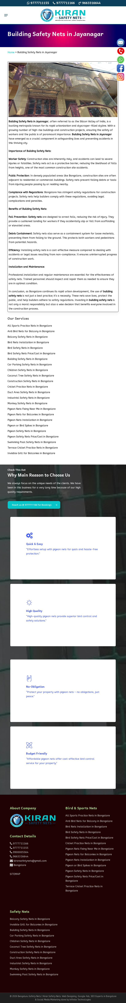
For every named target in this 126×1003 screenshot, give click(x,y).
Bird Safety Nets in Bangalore (25, 347)
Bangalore (19, 865)
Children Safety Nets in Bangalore (28, 370)
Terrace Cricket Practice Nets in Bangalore (33, 447)
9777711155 (20, 847)
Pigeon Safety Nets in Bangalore (27, 431)
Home (11, 52)
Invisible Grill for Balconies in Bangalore (31, 453)
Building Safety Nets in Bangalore (27, 359)
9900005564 (20, 852)
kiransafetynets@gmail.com (30, 860)
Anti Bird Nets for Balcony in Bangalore (31, 331)
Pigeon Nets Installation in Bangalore (30, 420)
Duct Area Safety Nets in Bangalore (29, 392)
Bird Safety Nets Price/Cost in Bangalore (31, 353)
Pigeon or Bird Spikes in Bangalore (28, 425)
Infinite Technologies (80, 999)
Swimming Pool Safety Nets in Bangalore (32, 442)
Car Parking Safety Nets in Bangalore (30, 364)
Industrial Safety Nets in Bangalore (29, 397)
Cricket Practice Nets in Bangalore (28, 386)
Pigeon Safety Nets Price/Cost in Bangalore (33, 436)
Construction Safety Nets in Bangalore (30, 381)
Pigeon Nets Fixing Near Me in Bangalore (32, 408)
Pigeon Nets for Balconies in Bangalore (31, 414)
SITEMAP (15, 874)
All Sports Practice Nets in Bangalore (30, 325)
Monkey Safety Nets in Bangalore (27, 403)
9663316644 (20, 856)
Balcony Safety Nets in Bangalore (28, 336)
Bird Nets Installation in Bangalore (28, 342)
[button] (6, 15)
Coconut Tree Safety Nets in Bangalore (31, 375)
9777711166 (20, 843)
